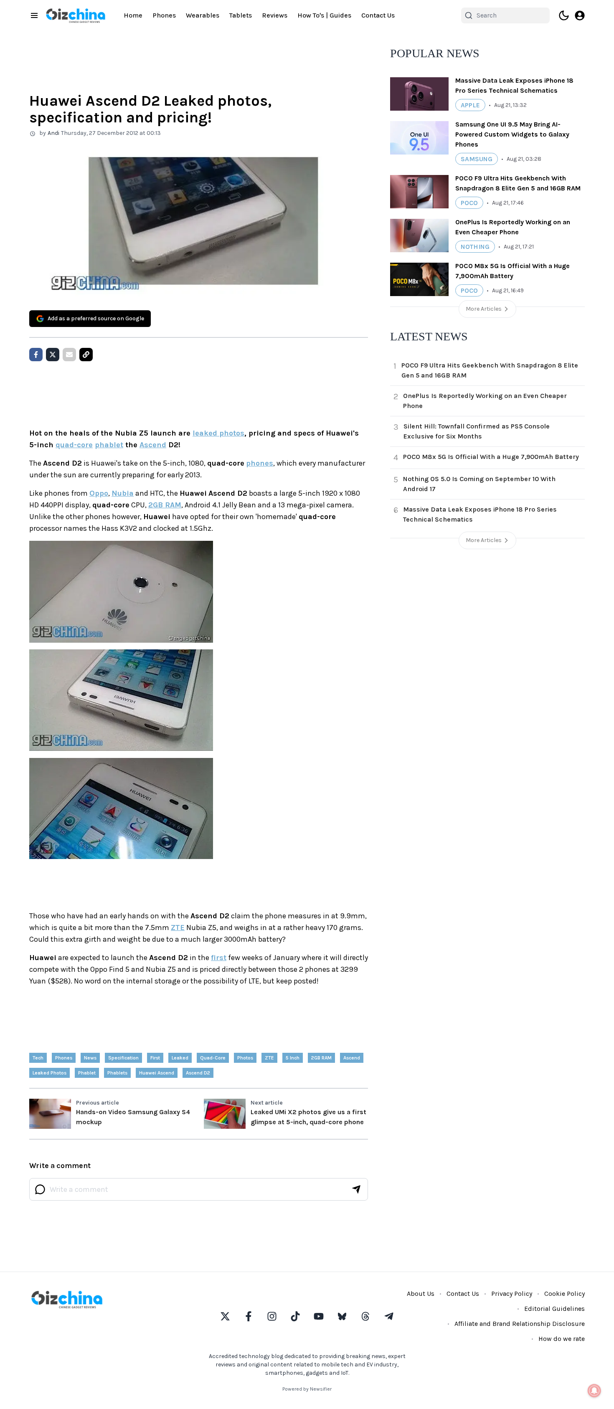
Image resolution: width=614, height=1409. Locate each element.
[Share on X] (52, 354)
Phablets (117, 1073)
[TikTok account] (295, 1316)
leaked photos (218, 433)
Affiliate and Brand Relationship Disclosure (519, 1324)
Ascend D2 (198, 1073)
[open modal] (580, 15)
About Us (420, 1293)
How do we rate (561, 1339)
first (218, 957)
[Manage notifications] (594, 1390)
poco (469, 203)
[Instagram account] (272, 1316)
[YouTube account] (319, 1316)
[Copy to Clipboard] (86, 354)
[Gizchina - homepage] (75, 16)
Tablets (240, 15)
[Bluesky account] (342, 1316)
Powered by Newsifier (307, 1389)
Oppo (98, 493)
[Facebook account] (249, 1316)
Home (133, 15)
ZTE (178, 927)
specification (123, 1058)
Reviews (274, 15)
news (90, 1058)
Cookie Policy (564, 1293)
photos (245, 1058)
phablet (109, 444)
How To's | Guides (324, 15)
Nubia (123, 493)
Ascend (153, 444)
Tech (38, 1058)
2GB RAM (164, 504)
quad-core (74, 444)
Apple (470, 105)
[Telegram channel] (389, 1316)
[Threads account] (365, 1316)
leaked (180, 1058)
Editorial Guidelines (554, 1309)
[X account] (225, 1316)
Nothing (475, 247)
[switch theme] (564, 15)
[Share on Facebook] (36, 354)
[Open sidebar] (34, 15)
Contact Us (378, 15)
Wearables (202, 15)
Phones (164, 15)
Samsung (476, 159)
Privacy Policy (511, 1293)
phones (259, 463)
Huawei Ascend (156, 1073)
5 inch (292, 1058)
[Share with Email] (69, 354)
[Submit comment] (356, 1189)
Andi (53, 133)
